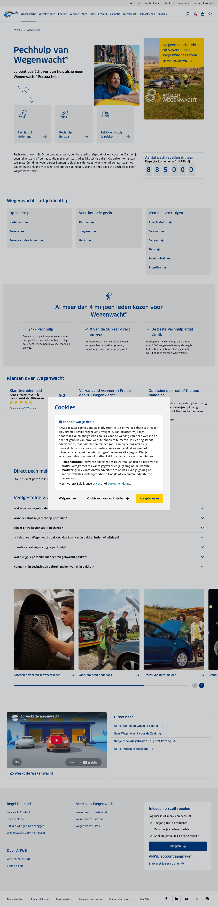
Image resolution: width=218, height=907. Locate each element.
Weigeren (65, 498)
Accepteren (147, 498)
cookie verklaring (119, 483)
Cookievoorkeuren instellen (105, 498)
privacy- (98, 483)
